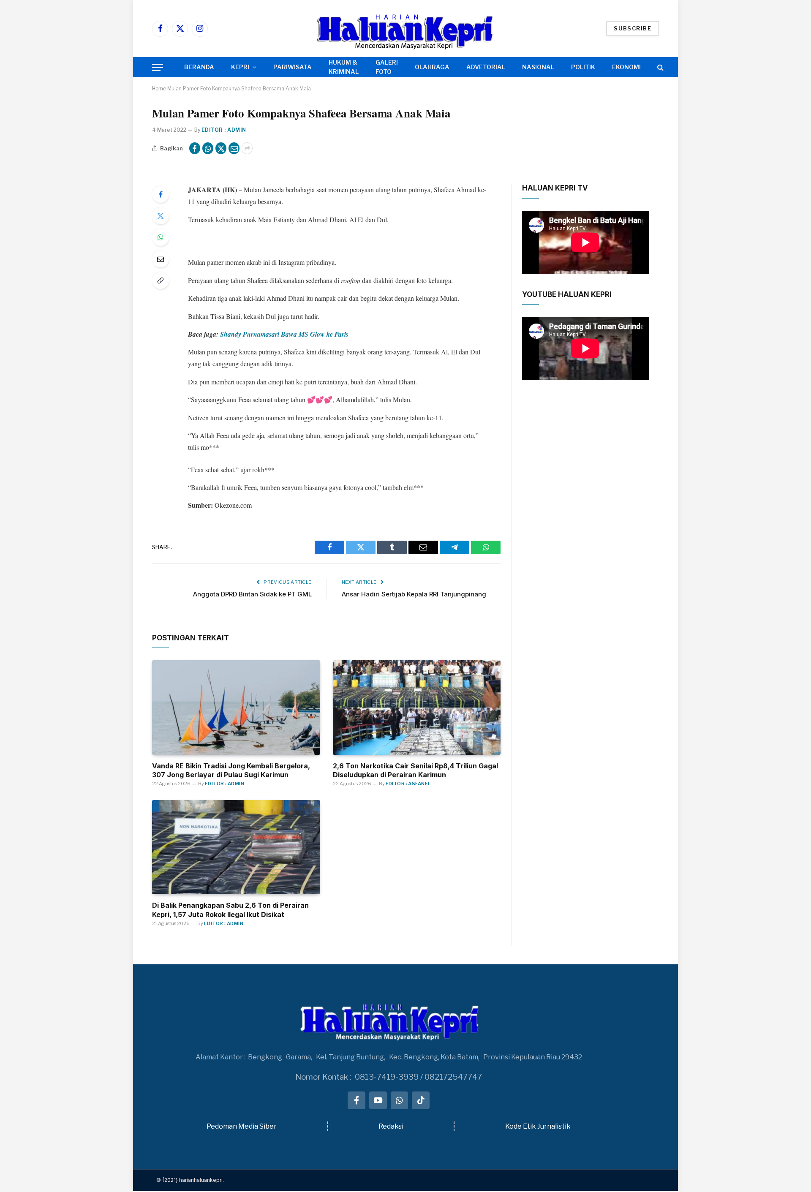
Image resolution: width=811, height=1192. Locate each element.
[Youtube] (378, 1100)
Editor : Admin (223, 130)
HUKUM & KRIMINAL (344, 67)
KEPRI (240, 67)
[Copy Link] (160, 280)
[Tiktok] (421, 1100)
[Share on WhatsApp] (207, 148)
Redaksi (390, 1126)
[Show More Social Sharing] (247, 148)
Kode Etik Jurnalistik (538, 1126)
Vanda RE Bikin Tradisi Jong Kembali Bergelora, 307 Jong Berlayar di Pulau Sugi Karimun (231, 770)
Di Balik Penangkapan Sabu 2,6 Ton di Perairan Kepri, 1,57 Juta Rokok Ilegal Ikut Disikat (230, 910)
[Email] (160, 258)
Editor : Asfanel (408, 784)
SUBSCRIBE (632, 28)
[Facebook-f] (356, 1100)
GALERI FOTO (387, 67)
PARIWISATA (292, 67)
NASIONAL (538, 67)
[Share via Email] (234, 148)
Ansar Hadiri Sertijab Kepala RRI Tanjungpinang (414, 594)
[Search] (660, 67)
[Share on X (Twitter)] (220, 148)
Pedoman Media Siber (242, 1126)
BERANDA (199, 67)
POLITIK (583, 67)
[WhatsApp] (160, 237)
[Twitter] (160, 215)
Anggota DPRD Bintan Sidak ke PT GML (252, 594)
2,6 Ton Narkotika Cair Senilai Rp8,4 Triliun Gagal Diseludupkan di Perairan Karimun (415, 770)
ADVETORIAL (485, 67)
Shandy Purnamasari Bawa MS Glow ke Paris (284, 334)
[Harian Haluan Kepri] (405, 28)
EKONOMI (626, 67)
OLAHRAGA (432, 67)
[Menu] (157, 67)
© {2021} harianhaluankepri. (190, 1180)
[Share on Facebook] (194, 148)
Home (159, 88)
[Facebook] (160, 194)
